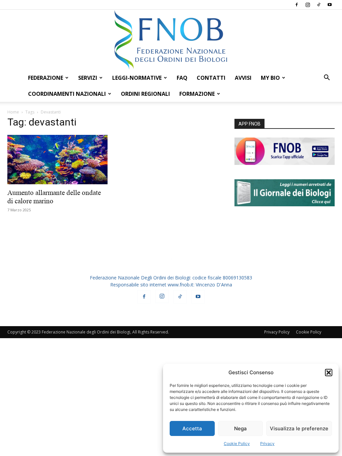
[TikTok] (319, 4)
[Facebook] (297, 4)
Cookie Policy (237, 443)
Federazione (45, 77)
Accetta (192, 428)
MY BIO (270, 77)
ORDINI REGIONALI (145, 93)
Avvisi (243, 77)
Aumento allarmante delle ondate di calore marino (54, 197)
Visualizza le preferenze (299, 428)
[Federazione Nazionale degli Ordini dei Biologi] (171, 40)
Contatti (211, 77)
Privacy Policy (277, 332)
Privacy (267, 443)
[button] (328, 372)
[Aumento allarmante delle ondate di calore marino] (57, 159)
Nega (240, 428)
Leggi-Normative (137, 77)
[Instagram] (308, 4)
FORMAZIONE (197, 93)
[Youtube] (330, 4)
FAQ (182, 77)
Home (13, 112)
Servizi (87, 77)
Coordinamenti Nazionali (67, 93)
